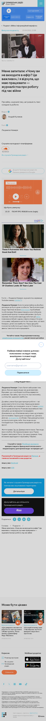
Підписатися (23, 372)
